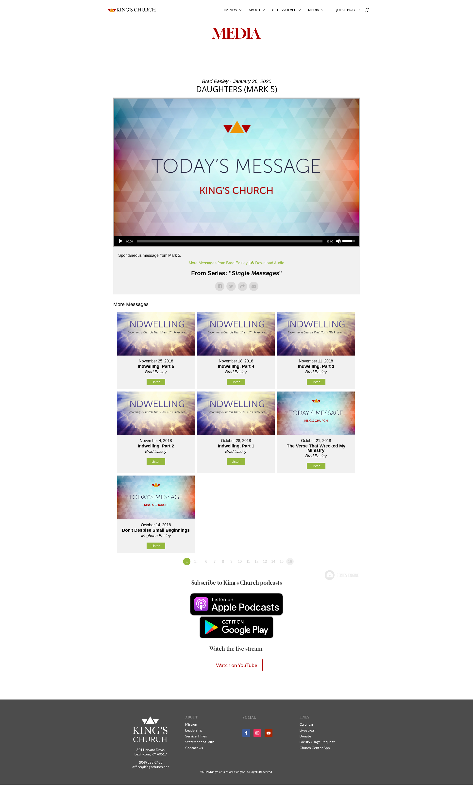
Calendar (306, 724)
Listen (156, 382)
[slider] (229, 241)
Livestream (308, 730)
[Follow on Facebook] (246, 733)
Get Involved (284, 10)
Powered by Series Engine (341, 575)
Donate (305, 736)
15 (282, 561)
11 (248, 561)
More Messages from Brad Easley (218, 263)
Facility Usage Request (317, 742)
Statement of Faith (199, 742)
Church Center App (315, 748)
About (255, 10)
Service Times (196, 736)
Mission (191, 724)
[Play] (120, 241)
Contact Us (194, 748)
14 (273, 561)
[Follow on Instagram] (257, 733)
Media (313, 10)
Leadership (193, 730)
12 (256, 561)
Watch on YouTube (236, 665)
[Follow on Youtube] (268, 733)
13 (265, 561)
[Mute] (338, 241)
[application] (236, 241)
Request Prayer (345, 10)
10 (240, 561)
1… (197, 561)
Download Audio (269, 263)
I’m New (230, 10)
